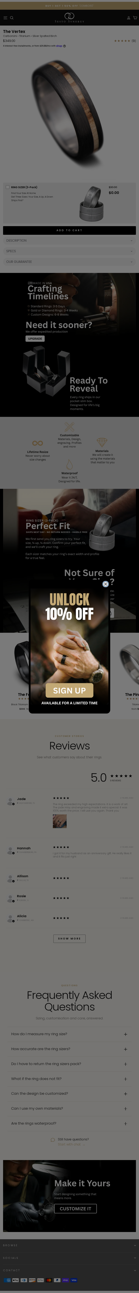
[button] (69, 646)
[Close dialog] (105, 584)
